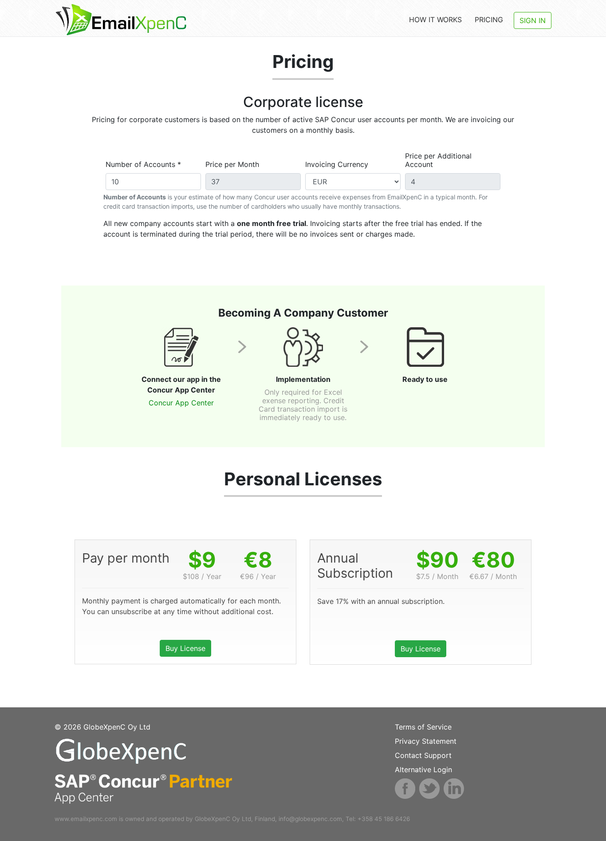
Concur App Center (181, 402)
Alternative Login (423, 769)
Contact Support (423, 755)
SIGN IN (532, 20)
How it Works (435, 19)
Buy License (185, 648)
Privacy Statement (425, 741)
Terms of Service (423, 726)
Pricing (489, 19)
